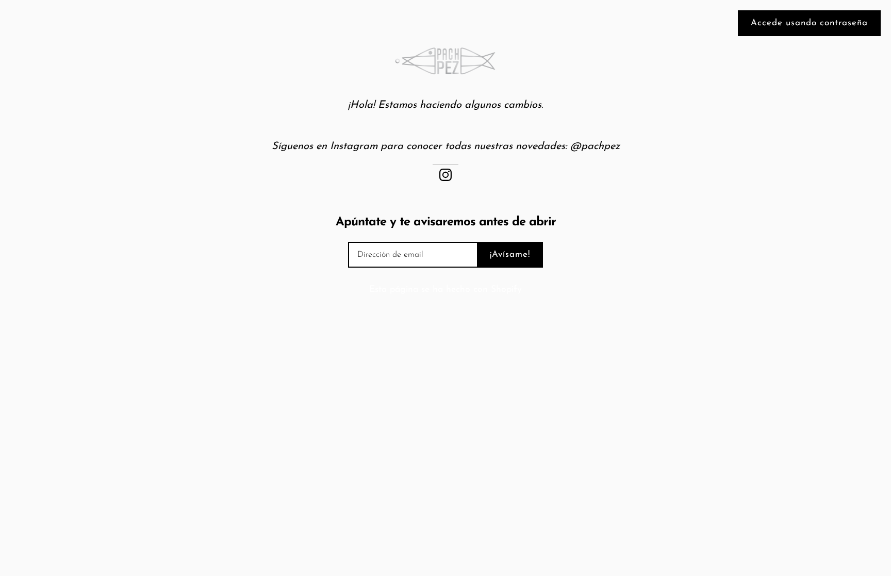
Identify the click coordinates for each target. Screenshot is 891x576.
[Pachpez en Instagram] (445, 174)
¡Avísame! (510, 254)
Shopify (506, 289)
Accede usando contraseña (809, 23)
